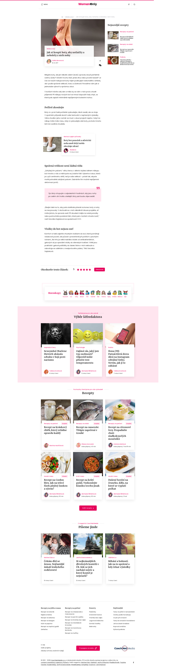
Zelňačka (44, 629)
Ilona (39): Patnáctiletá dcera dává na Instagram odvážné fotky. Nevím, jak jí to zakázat (118, 358)
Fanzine (43, 665)
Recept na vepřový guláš (50, 626)
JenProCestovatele (63, 665)
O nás (43, 645)
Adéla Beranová (58, 60)
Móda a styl (69, 17)
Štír (87, 297)
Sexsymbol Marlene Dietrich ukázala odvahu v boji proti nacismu (55, 355)
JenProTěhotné (103, 662)
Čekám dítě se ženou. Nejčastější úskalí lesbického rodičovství (54, 565)
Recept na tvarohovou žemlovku (73, 629)
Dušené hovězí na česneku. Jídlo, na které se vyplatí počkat (118, 484)
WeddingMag (76, 665)
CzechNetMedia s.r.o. (58, 660)
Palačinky (92, 612)
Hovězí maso (48, 476)
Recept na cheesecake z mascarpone (74, 613)
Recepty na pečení (127, 32)
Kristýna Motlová (120, 444)
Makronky (92, 626)
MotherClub (85, 662)
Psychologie (80, 347)
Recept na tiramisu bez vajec (75, 620)
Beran (82, 297)
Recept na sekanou (48, 618)
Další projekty (46, 648)
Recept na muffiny (71, 633)
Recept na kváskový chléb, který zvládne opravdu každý (126, 38)
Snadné (64, 424)
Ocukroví (92, 665)
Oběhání (93, 662)
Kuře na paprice (46, 624)
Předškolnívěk (114, 662)
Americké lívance (95, 615)
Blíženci (120, 297)
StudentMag (51, 665)
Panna (104, 297)
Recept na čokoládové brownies (73, 624)
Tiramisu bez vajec (95, 618)
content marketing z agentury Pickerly (55, 662)
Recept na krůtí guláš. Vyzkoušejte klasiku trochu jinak (88, 483)
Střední (64, 476)
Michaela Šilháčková (89, 371)
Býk (125, 297)
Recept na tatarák (47, 612)
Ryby (109, 297)
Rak (98, 297)
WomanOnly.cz (62, 17)
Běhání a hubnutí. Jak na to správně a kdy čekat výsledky (119, 564)
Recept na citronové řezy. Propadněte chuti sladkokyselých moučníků (119, 433)
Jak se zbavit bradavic (121, 624)
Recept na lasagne (47, 621)
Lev (71, 297)
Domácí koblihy (94, 624)
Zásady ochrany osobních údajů (52, 651)
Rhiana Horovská (88, 444)
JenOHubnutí (101, 665)
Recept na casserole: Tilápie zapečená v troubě (127, 51)
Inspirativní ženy (50, 347)
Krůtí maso (80, 476)
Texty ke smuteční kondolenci (124, 621)
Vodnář (93, 297)
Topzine (123, 662)
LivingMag (84, 665)
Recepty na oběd (126, 44)
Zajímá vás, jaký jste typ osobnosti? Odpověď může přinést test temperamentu (87, 357)
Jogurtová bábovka (96, 621)
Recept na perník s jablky (74, 617)
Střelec (114, 297)
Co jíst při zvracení (120, 618)
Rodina (110, 347)
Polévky (123, 57)
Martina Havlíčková (56, 446)
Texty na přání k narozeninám (124, 612)
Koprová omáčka (119, 626)
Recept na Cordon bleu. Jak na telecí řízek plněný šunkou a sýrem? (55, 484)
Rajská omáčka (46, 615)
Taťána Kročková (55, 371)
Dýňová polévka (119, 629)
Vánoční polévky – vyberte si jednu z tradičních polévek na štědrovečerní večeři (127, 62)
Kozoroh (65, 297)
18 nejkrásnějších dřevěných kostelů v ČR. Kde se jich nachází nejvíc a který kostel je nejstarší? (87, 568)
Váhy (76, 297)
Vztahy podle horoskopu (122, 615)
